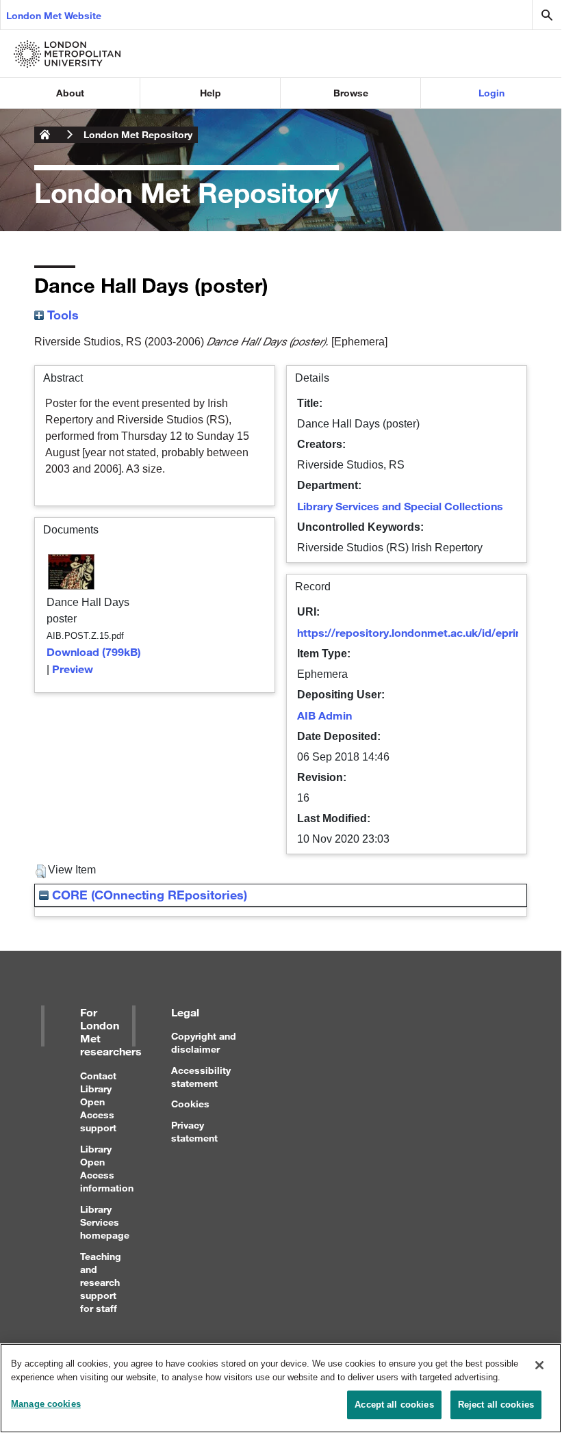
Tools (61, 314)
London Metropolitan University (45, 135)
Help (210, 92)
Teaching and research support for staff (100, 1282)
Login (491, 92)
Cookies (190, 1103)
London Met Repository (138, 134)
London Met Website (53, 15)
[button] (41, 871)
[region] (280, 1388)
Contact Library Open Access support (98, 1102)
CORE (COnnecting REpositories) (148, 894)
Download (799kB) (94, 651)
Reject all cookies (496, 1404)
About (70, 92)
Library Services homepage (104, 1222)
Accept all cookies (394, 1404)
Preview (72, 668)
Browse (350, 92)
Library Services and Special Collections (400, 505)
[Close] (539, 1365)
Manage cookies (46, 1404)
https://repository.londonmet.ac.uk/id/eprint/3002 (425, 632)
